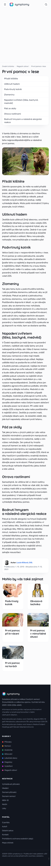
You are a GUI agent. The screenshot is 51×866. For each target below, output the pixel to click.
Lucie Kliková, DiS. (25, 562)
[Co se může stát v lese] (25, 161)
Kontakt (5, 835)
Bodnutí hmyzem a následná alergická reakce (23, 121)
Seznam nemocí (8, 796)
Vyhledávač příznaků (11, 784)
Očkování (8, 754)
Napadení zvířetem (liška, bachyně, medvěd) (21, 101)
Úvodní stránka (8, 66)
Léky (4, 808)
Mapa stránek (7, 843)
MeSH (4, 804)
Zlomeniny (9, 94)
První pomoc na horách (12, 664)
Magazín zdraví (23, 66)
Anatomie (8, 750)
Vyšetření (8, 766)
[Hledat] (46, 4)
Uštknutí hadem (12, 84)
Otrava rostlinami (12, 114)
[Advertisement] (25, 35)
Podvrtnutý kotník (13, 89)
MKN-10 (5, 800)
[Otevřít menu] (5, 4)
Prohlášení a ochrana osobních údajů (17, 839)
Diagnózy (8, 762)
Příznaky (8, 742)
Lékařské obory (10, 758)
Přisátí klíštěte (11, 78)
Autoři (4, 826)
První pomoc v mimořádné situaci (38, 633)
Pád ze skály (10, 108)
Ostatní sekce (7, 830)
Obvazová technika (36, 603)
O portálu (6, 822)
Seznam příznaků (9, 792)
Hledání (5, 788)
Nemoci (7, 746)
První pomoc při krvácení (12, 632)
